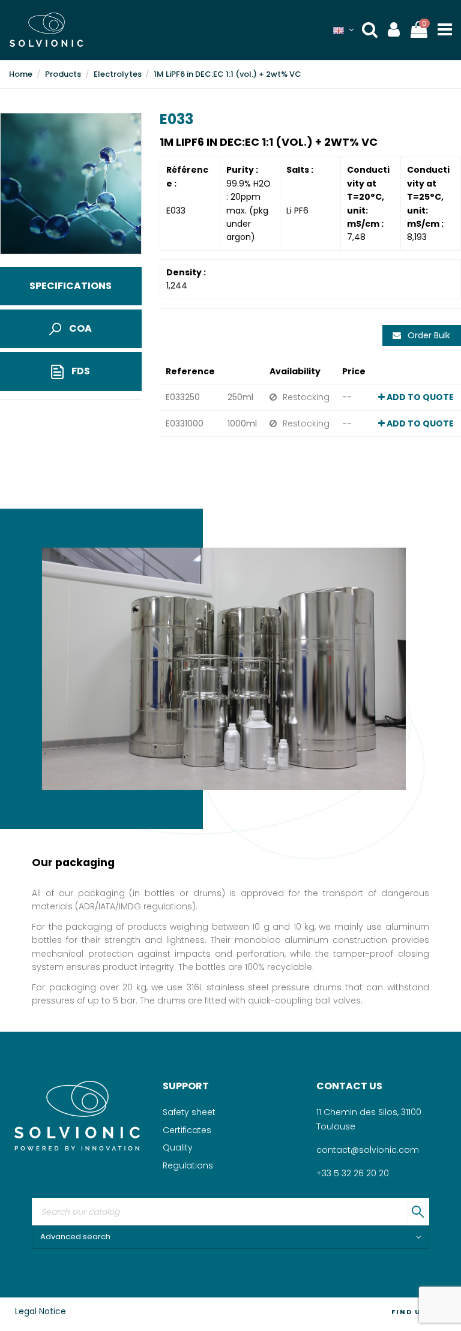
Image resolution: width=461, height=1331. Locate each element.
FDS (80, 371)
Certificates (187, 1130)
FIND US (409, 1312)
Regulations (188, 1165)
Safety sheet (189, 1112)
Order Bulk (427, 335)
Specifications (70, 286)
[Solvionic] (76, 1115)
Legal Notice (40, 1311)
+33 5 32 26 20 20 (352, 1173)
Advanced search (75, 1236)
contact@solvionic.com (367, 1150)
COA (79, 328)
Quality (178, 1147)
